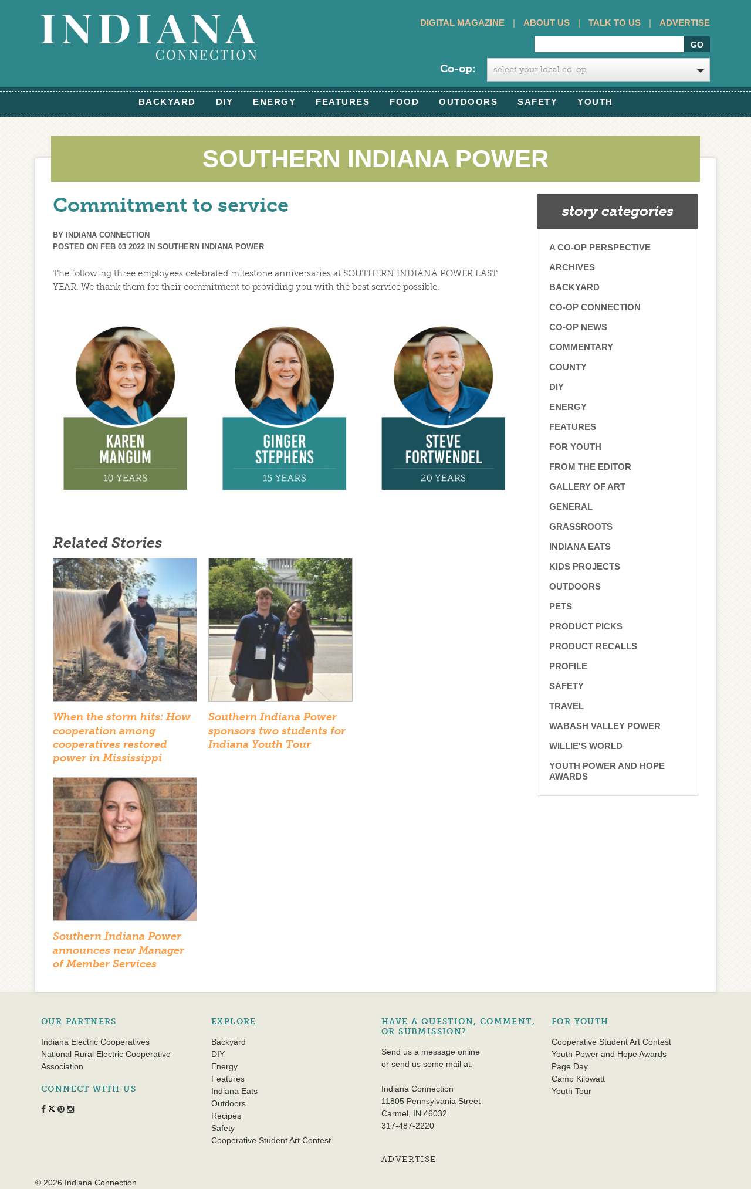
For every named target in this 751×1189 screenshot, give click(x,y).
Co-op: (457, 68)
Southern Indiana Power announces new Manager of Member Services (118, 950)
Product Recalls (593, 646)
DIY (225, 102)
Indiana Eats (580, 546)
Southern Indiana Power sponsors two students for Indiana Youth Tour (277, 730)
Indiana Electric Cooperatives (95, 1041)
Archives (572, 267)
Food (404, 102)
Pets (560, 606)
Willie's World (586, 746)
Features (343, 102)
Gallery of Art (587, 487)
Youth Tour (571, 1091)
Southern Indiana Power (210, 246)
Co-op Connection (595, 307)
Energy (274, 102)
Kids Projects (584, 566)
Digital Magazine (462, 23)
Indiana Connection (108, 235)
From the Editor (590, 467)
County (568, 367)
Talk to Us (614, 23)
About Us (546, 23)
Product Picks (586, 626)
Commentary (581, 347)
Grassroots (581, 526)
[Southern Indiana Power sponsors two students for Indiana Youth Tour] (280, 633)
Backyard (167, 102)
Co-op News (578, 327)
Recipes (226, 1115)
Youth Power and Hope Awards (607, 771)
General (571, 506)
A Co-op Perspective (600, 247)
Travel (566, 706)
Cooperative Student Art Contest (271, 1140)
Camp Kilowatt (578, 1078)
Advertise (684, 23)
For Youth (575, 447)
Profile (568, 666)
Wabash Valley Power (605, 726)
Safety (537, 102)
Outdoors (468, 102)
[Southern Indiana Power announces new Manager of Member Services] (125, 853)
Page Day (570, 1066)
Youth (595, 102)
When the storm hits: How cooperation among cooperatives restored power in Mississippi (122, 737)
